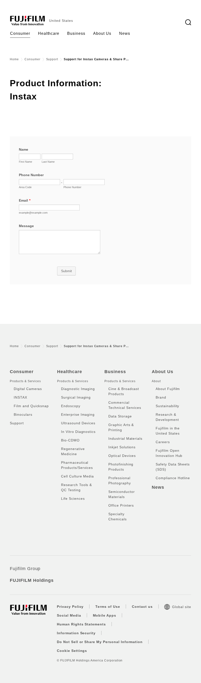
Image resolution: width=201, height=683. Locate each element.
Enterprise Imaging (78, 414)
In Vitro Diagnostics (78, 432)
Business (115, 371)
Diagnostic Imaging (78, 389)
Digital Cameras (28, 389)
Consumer (32, 59)
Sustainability (167, 406)
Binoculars (23, 414)
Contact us (142, 607)
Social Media (69, 615)
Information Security (76, 633)
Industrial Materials (125, 438)
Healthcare (69, 371)
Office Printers (121, 505)
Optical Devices (122, 456)
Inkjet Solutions (122, 447)
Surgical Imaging (76, 397)
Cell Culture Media (77, 476)
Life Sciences (73, 498)
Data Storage (120, 416)
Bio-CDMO (70, 440)
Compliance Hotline (173, 478)
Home (14, 59)
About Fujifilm (168, 389)
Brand (161, 397)
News (158, 487)
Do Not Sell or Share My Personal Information (100, 642)
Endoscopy (70, 406)
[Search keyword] (188, 22)
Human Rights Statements (81, 624)
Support (52, 59)
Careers (163, 442)
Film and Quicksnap (31, 406)
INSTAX (20, 397)
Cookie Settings (72, 651)
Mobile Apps (104, 615)
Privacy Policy (70, 607)
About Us (162, 371)
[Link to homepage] (27, 20)
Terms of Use (107, 607)
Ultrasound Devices (78, 423)
